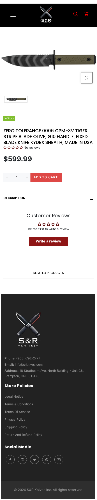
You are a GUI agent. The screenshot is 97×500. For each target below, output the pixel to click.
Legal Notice (14, 396)
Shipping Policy (16, 427)
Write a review (48, 241)
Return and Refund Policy (23, 435)
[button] (13, 147)
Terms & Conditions (19, 404)
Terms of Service (17, 412)
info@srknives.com (29, 364)
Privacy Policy (15, 419)
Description (14, 198)
